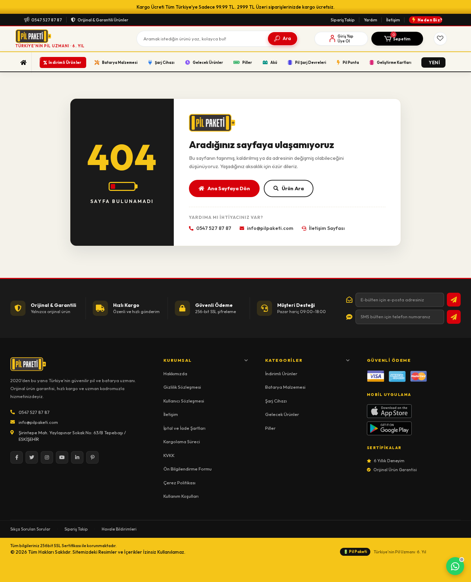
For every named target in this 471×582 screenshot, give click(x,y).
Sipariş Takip (343, 19)
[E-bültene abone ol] (454, 300)
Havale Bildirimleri (119, 529)
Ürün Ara (293, 188)
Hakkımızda (175, 373)
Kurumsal (177, 360)
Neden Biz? (430, 19)
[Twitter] (32, 457)
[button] (397, 39)
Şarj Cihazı (276, 401)
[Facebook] (16, 457)
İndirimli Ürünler (281, 373)
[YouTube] (62, 457)
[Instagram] (47, 457)
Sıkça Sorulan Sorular (30, 529)
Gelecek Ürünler (282, 414)
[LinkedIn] (77, 457)
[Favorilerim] (440, 38)
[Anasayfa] (24, 62)
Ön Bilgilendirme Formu (187, 469)
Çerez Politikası (179, 482)
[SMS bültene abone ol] (454, 317)
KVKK (168, 455)
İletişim (393, 19)
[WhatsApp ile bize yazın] (455, 566)
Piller (270, 428)
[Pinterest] (92, 457)
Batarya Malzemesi (285, 387)
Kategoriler (284, 360)
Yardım (370, 19)
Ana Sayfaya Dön (228, 188)
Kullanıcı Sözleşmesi (183, 401)
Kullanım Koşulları (181, 496)
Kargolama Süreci (181, 441)
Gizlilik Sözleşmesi (182, 387)
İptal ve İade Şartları (184, 428)
